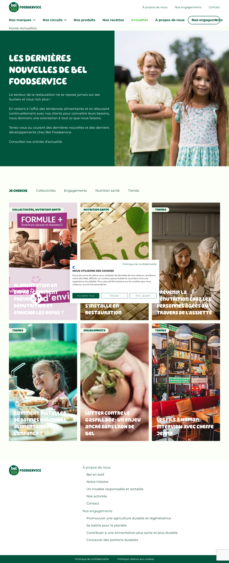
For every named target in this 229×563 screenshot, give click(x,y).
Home (14, 28)
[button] (33, 20)
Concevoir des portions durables (112, 540)
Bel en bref (95, 475)
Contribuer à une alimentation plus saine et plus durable (132, 533)
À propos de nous (96, 467)
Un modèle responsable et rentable (114, 489)
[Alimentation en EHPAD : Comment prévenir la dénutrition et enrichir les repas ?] (43, 261)
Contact (92, 503)
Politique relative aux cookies (136, 559)
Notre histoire (97, 482)
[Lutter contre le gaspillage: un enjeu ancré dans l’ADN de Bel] (114, 382)
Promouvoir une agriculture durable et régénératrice (128, 518)
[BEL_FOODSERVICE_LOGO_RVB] (25, 7)
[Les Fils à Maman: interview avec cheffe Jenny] (186, 382)
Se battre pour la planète (106, 525)
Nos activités (96, 496)
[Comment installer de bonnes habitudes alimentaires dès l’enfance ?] (43, 382)
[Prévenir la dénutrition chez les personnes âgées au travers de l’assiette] (186, 261)
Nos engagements (97, 511)
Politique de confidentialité (92, 559)
